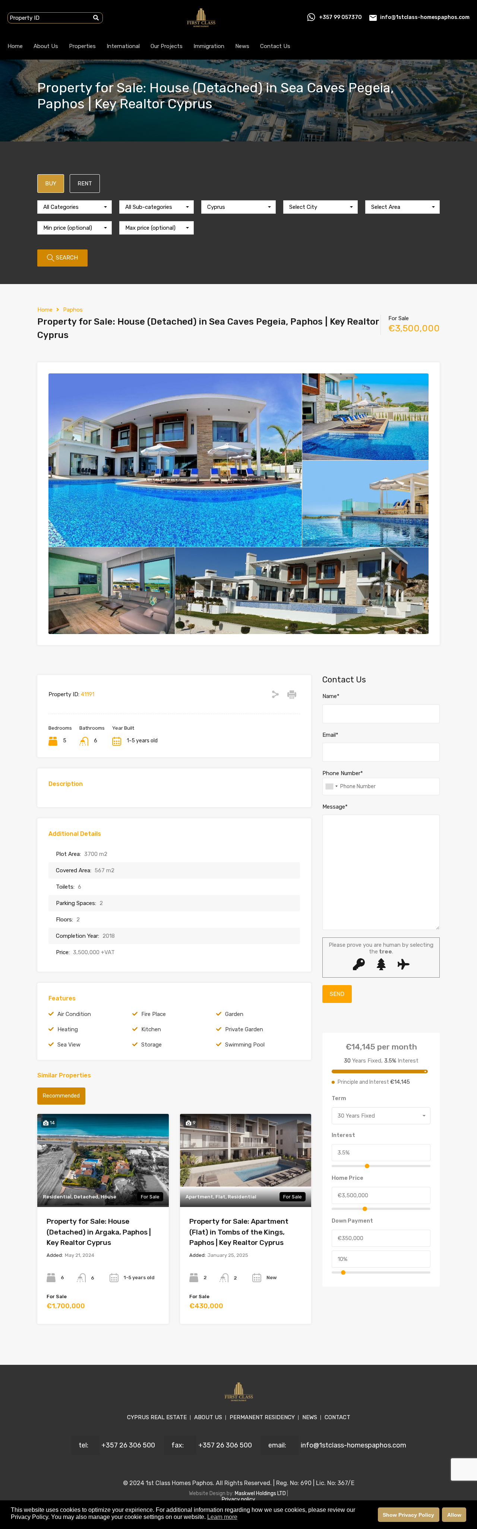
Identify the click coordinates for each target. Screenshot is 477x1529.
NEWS (309, 1417)
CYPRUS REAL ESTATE (157, 1417)
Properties (82, 46)
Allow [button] (454, 1515)
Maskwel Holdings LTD (261, 1493)
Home (15, 46)
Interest (343, 1135)
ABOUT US (208, 1417)
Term (339, 1098)
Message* (335, 806)
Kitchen (151, 1029)
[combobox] (74, 207)
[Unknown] (331, 786)
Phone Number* (342, 773)
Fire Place (153, 1014)
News (242, 46)
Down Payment (352, 1220)
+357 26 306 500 (128, 1445)
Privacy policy (238, 1499)
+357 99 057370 (340, 17)
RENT (85, 183)
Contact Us (275, 46)
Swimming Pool (245, 1044)
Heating (67, 1029)
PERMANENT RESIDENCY (262, 1417)
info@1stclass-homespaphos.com (425, 17)
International (123, 46)
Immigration (208, 46)
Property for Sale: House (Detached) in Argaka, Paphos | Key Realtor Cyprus (99, 1232)
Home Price (347, 1178)
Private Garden (244, 1029)
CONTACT (337, 1417)
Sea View (68, 1044)
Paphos (73, 309)
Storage (151, 1044)
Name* (330, 696)
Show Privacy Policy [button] (408, 1515)
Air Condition (74, 1014)
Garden (234, 1014)
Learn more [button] (222, 1517)
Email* (330, 735)
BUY (50, 183)
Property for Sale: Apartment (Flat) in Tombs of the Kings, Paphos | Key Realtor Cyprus (238, 1232)
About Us (46, 46)
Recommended (61, 1096)
